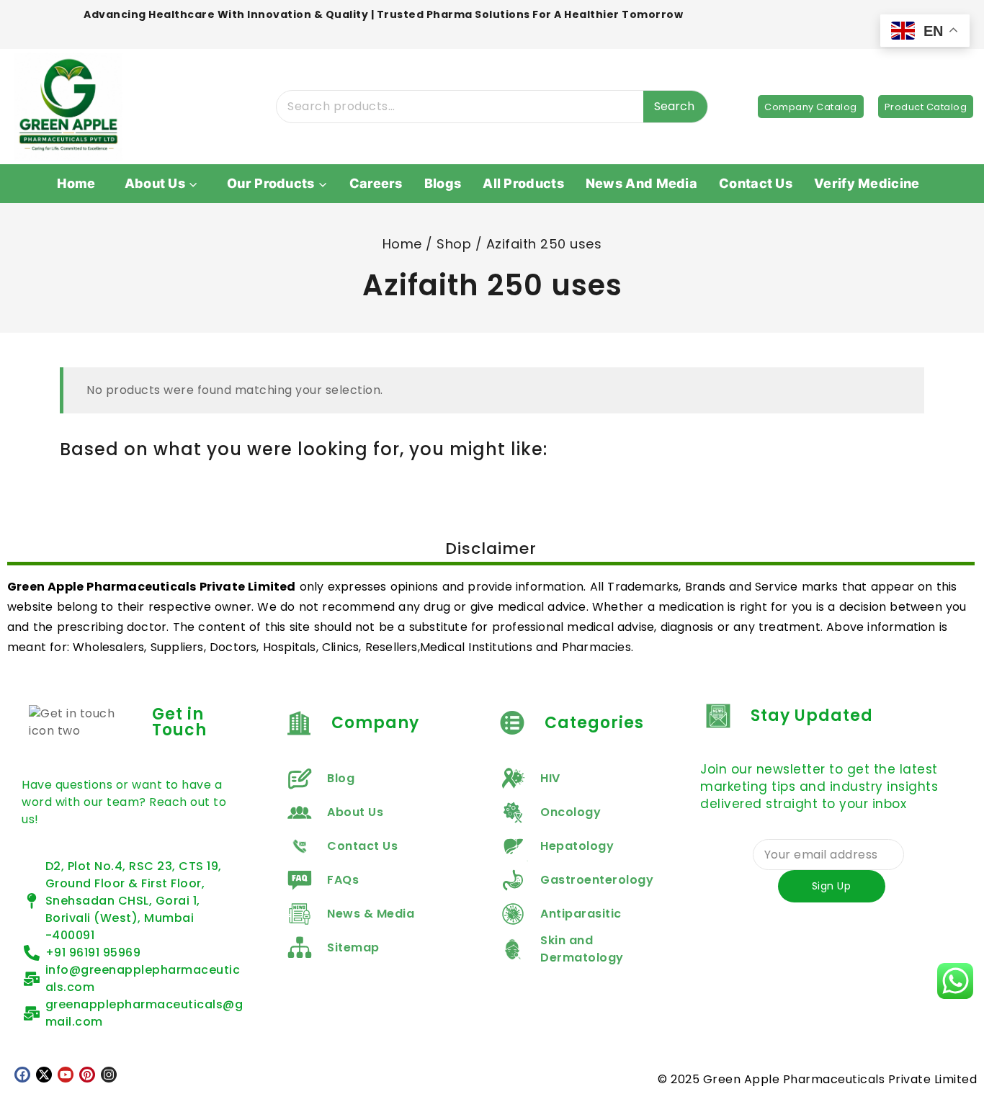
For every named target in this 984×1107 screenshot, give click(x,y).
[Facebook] (22, 1075)
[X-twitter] (44, 1075)
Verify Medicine (867, 183)
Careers (376, 183)
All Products (523, 183)
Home (76, 183)
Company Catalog (810, 107)
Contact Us (755, 183)
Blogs (443, 183)
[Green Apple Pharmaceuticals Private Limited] (68, 107)
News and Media (641, 183)
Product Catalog (926, 107)
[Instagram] (109, 1075)
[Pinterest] (87, 1075)
